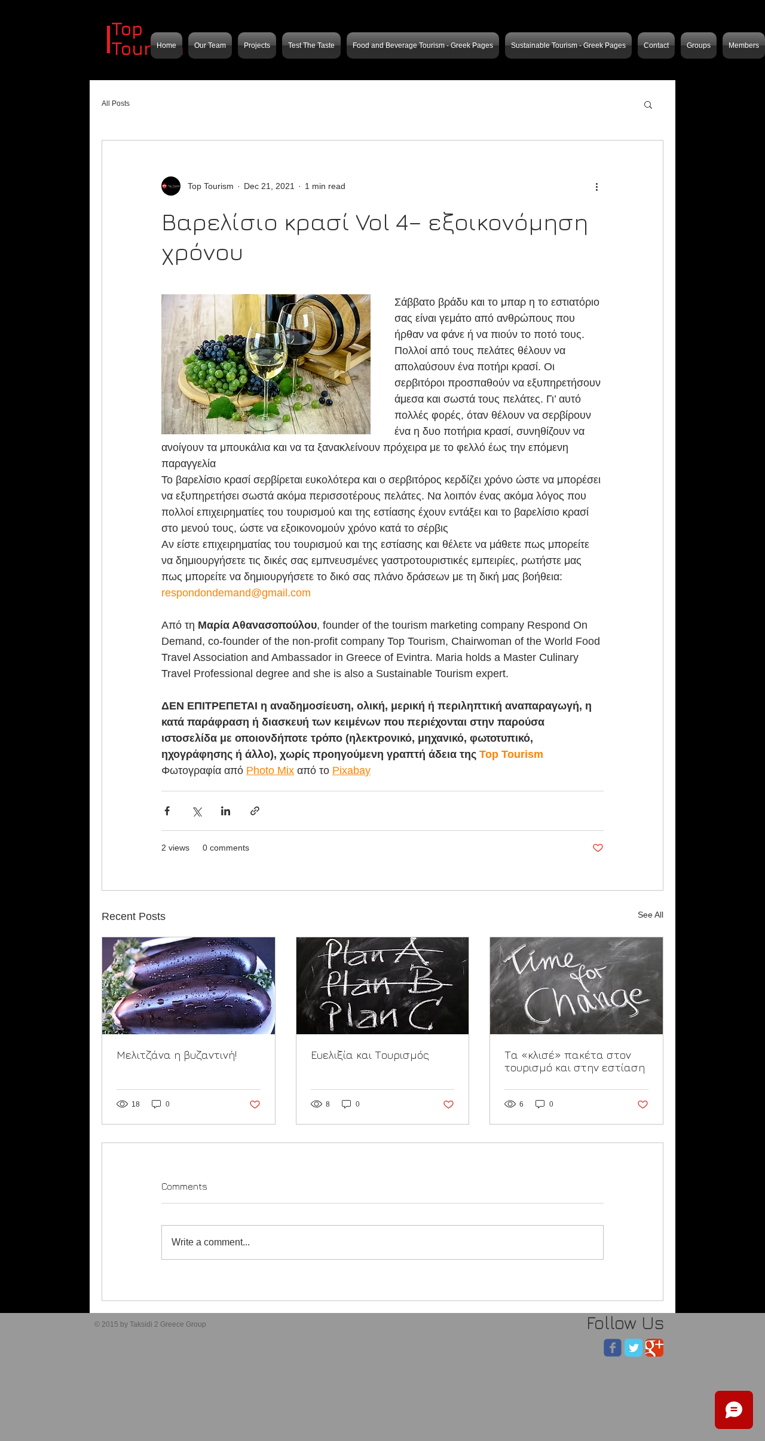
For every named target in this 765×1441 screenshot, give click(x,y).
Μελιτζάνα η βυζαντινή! (177, 1055)
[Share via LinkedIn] (225, 811)
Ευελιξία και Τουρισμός (370, 1055)
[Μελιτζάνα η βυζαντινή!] (188, 985)
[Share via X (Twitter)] (196, 811)
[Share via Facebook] (167, 811)
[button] (648, 104)
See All (650, 914)
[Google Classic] (654, 1348)
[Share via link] (255, 811)
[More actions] (596, 186)
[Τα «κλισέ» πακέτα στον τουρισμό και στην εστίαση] (576, 985)
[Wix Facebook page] (613, 1348)
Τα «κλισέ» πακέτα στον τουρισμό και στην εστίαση (574, 1061)
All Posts (116, 103)
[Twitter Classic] (633, 1348)
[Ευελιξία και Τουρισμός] (382, 985)
